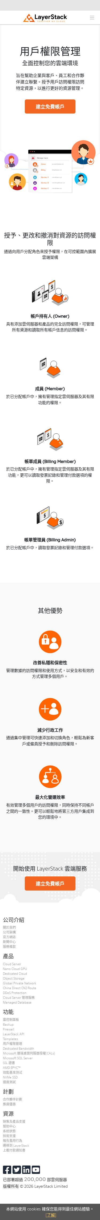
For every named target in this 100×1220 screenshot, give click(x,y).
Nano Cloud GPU (15, 969)
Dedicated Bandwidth (18, 1048)
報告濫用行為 (12, 1140)
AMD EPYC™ (12, 1067)
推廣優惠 (9, 1104)
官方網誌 (9, 937)
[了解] (51, 1214)
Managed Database (17, 1002)
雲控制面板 (11, 1019)
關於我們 (9, 927)
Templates (10, 1039)
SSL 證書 (9, 1063)
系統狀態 (9, 1131)
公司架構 (9, 932)
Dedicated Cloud (15, 973)
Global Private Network (19, 983)
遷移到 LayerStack (16, 1145)
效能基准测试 (12, 1072)
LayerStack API (13, 1034)
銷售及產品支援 (14, 1121)
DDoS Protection (14, 993)
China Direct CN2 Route (19, 988)
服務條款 (9, 946)
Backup (8, 1024)
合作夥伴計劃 (12, 1099)
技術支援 (9, 1136)
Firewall (8, 1029)
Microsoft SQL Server (18, 1058)
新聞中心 (9, 942)
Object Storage (14, 978)
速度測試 (9, 1082)
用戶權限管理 (12, 1043)
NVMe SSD (10, 1077)
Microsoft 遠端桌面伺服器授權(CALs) (29, 1053)
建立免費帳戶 (50, 106)
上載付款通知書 (14, 1150)
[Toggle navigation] (92, 17)
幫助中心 (9, 1126)
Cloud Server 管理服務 (19, 997)
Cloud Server (12, 964)
